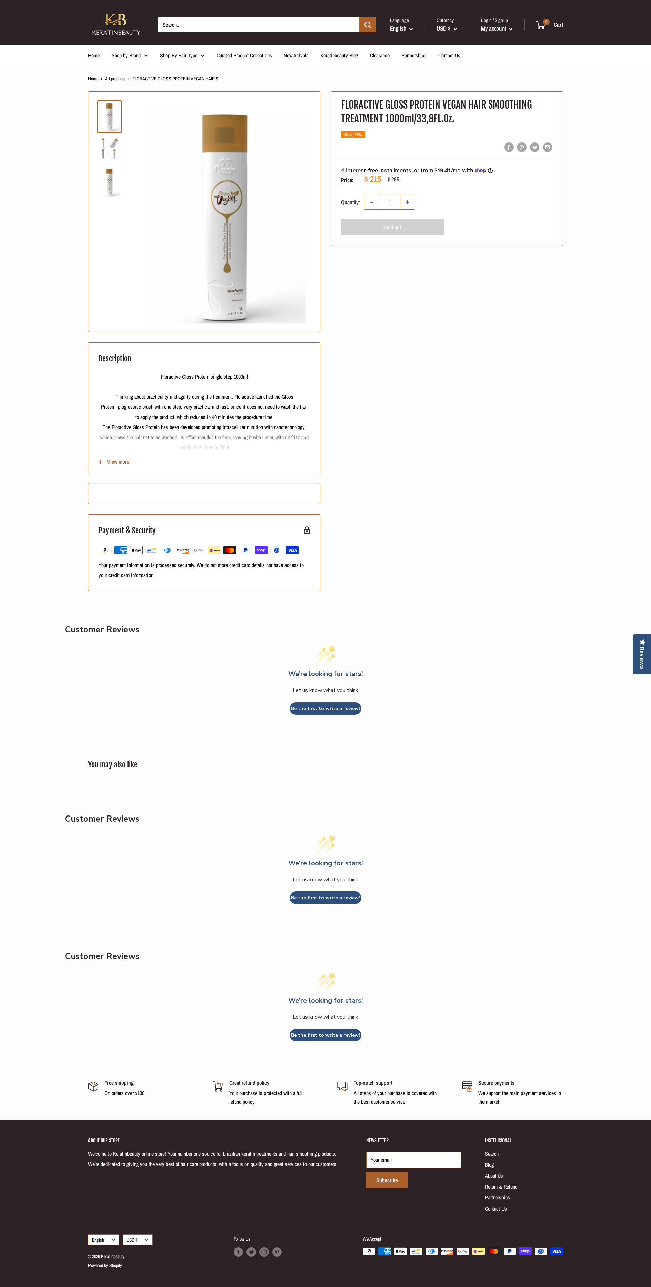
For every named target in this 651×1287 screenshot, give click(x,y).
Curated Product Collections (244, 55)
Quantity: (350, 202)
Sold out (392, 227)
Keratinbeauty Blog (339, 55)
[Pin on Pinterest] (522, 147)
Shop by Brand (126, 55)
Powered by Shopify (105, 1265)
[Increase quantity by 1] (407, 202)
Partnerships (414, 55)
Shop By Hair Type (178, 55)
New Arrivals (296, 55)
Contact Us (449, 55)
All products (115, 79)
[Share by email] (547, 147)
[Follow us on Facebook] (238, 1252)
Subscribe (387, 1180)
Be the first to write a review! (325, 708)
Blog (489, 1164)
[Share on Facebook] (509, 147)
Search (492, 1153)
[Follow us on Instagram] (264, 1252)
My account (494, 28)
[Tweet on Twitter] (534, 147)
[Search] (367, 24)
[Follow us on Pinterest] (277, 1252)
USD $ (131, 1240)
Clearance (380, 55)
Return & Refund (501, 1186)
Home (94, 55)
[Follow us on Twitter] (251, 1252)
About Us (494, 1175)
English (98, 1240)
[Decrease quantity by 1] (371, 202)
